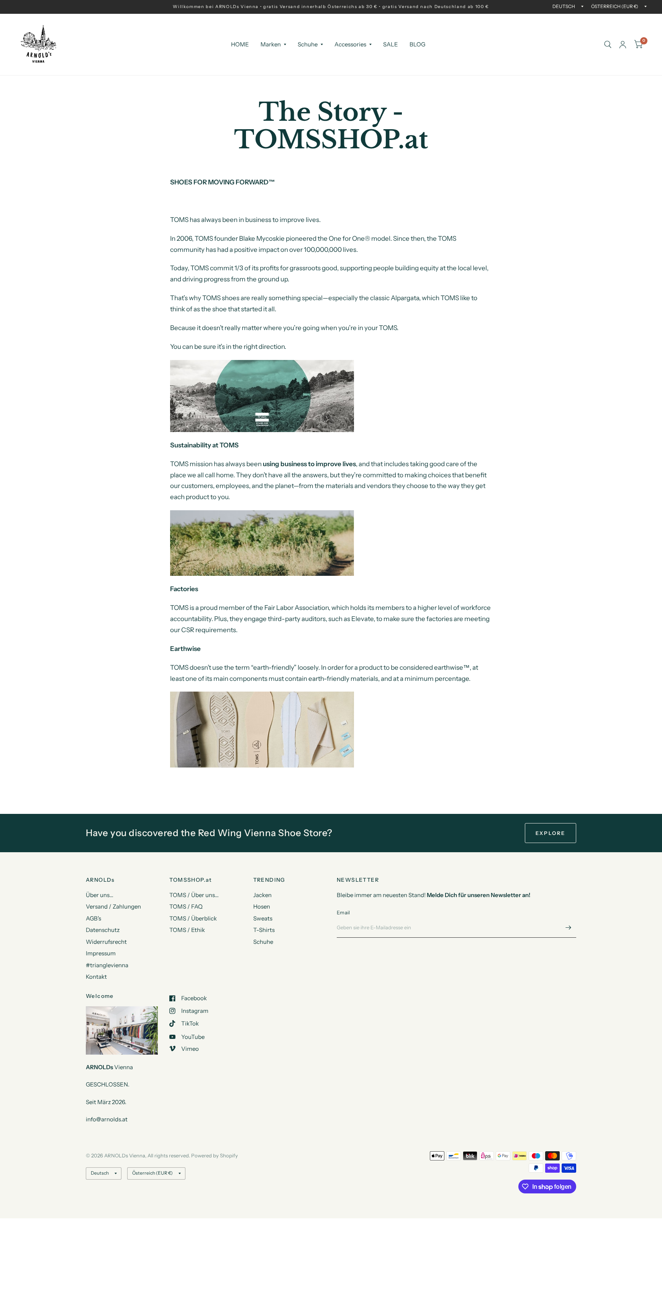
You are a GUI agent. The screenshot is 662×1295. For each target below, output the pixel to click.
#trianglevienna (107, 965)
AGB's (93, 918)
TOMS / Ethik (187, 929)
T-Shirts (264, 929)
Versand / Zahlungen (113, 906)
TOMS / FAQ (186, 906)
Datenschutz (103, 929)
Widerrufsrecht (106, 941)
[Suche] (607, 44)
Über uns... (99, 895)
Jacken (262, 895)
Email (343, 912)
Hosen (261, 906)
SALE (390, 44)
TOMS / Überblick (193, 918)
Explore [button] (550, 833)
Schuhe (308, 44)
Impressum (101, 953)
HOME (240, 44)
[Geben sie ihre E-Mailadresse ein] (568, 928)
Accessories (350, 44)
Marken (271, 44)
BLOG (417, 44)
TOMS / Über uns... (194, 895)
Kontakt (96, 976)
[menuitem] (240, 44)
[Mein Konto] (622, 44)
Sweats (262, 918)
